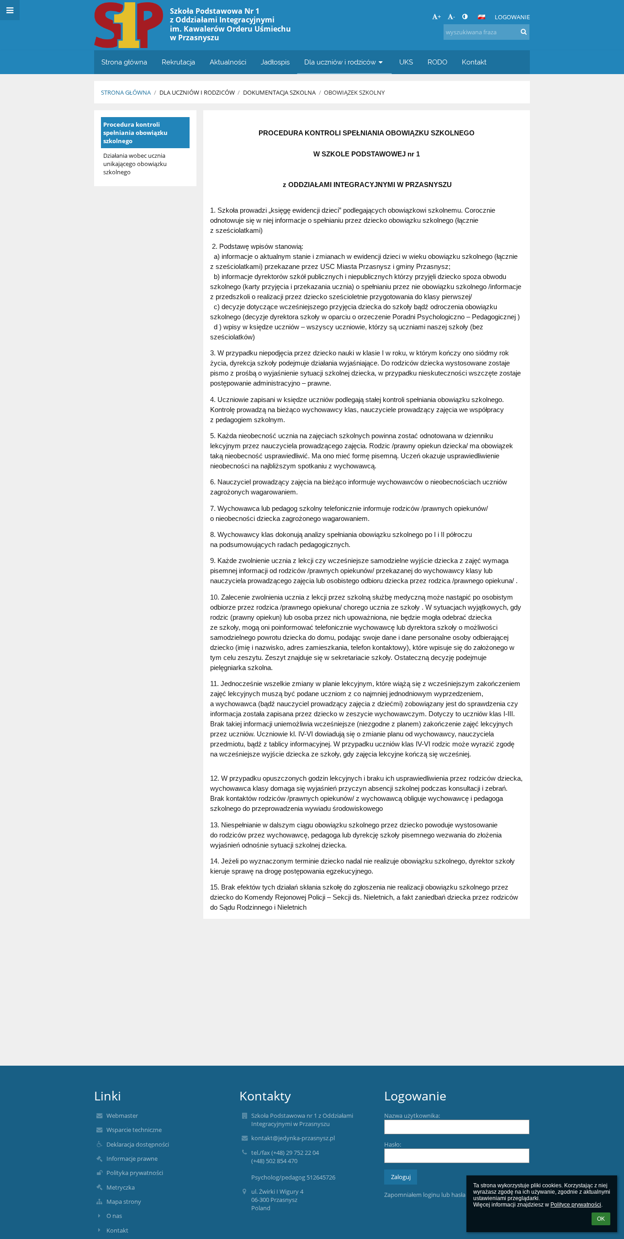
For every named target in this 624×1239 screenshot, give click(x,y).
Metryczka (120, 1187)
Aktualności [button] (228, 62)
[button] (465, 16)
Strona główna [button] (124, 62)
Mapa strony (123, 1201)
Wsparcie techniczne (134, 1130)
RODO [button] (437, 62)
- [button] (454, 16)
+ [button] (439, 16)
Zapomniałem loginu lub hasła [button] (424, 1195)
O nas (114, 1216)
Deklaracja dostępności (137, 1144)
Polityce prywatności (575, 1204)
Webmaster (122, 1115)
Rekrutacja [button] (178, 62)
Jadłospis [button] (275, 62)
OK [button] (601, 1219)
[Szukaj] (523, 31)
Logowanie (512, 17)
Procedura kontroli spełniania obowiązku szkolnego (135, 132)
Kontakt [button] (474, 62)
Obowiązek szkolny (354, 92)
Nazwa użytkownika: (412, 1115)
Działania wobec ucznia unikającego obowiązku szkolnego (135, 163)
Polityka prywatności (134, 1173)
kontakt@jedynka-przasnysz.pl (293, 1138)
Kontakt (117, 1230)
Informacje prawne (132, 1158)
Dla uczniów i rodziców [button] (340, 62)
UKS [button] (406, 62)
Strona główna (126, 92)
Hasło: (392, 1144)
